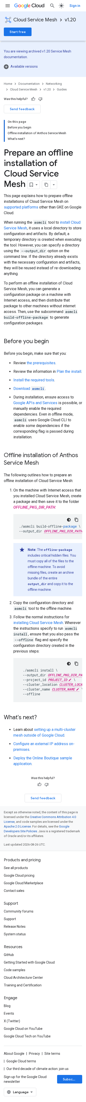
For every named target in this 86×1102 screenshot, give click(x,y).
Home (8, 83)
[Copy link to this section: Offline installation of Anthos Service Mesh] (43, 463)
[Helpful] (33, 99)
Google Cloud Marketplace (23, 883)
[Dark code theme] (69, 520)
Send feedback (22, 109)
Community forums (18, 911)
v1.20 (70, 20)
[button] (43, 66)
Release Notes (15, 926)
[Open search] (52, 6)
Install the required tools (33, 380)
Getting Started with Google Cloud (29, 962)
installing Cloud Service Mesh (38, 622)
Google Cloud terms (21, 1061)
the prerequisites (41, 363)
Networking (54, 83)
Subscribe (71, 1079)
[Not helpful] (40, 99)
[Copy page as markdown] (46, 185)
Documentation (29, 83)
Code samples (14, 970)
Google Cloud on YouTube (23, 1029)
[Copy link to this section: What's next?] (41, 718)
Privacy (34, 1053)
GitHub (9, 955)
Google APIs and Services (35, 403)
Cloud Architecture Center (23, 977)
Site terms (52, 1053)
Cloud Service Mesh (35, 20)
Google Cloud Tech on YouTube (27, 1036)
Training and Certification (23, 985)
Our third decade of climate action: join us (37, 1069)
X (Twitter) (12, 1021)
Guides (62, 89)
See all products (16, 868)
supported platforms (21, 207)
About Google (14, 1053)
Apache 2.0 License (17, 826)
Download (28, 388)
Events (9, 1013)
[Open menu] (7, 5)
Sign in (75, 6)
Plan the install (69, 371)
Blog (7, 1006)
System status (15, 934)
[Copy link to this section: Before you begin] (53, 342)
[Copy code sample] (76, 520)
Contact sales (14, 891)
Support (10, 919)
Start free (18, 32)
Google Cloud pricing (19, 875)
